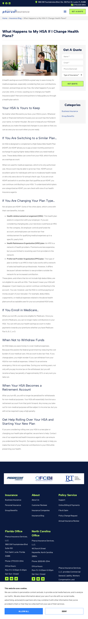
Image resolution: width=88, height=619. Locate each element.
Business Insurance (13, 500)
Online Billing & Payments (69, 505)
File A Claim (63, 510)
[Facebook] (6, 3)
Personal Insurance (13, 505)
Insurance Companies (41, 510)
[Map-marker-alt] (3, 3)
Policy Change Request (68, 515)
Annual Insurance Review (69, 521)
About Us (35, 500)
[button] (65, 11)
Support (62, 500)
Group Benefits (11, 510)
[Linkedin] (9, 3)
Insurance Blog (15, 18)
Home (4, 18)
